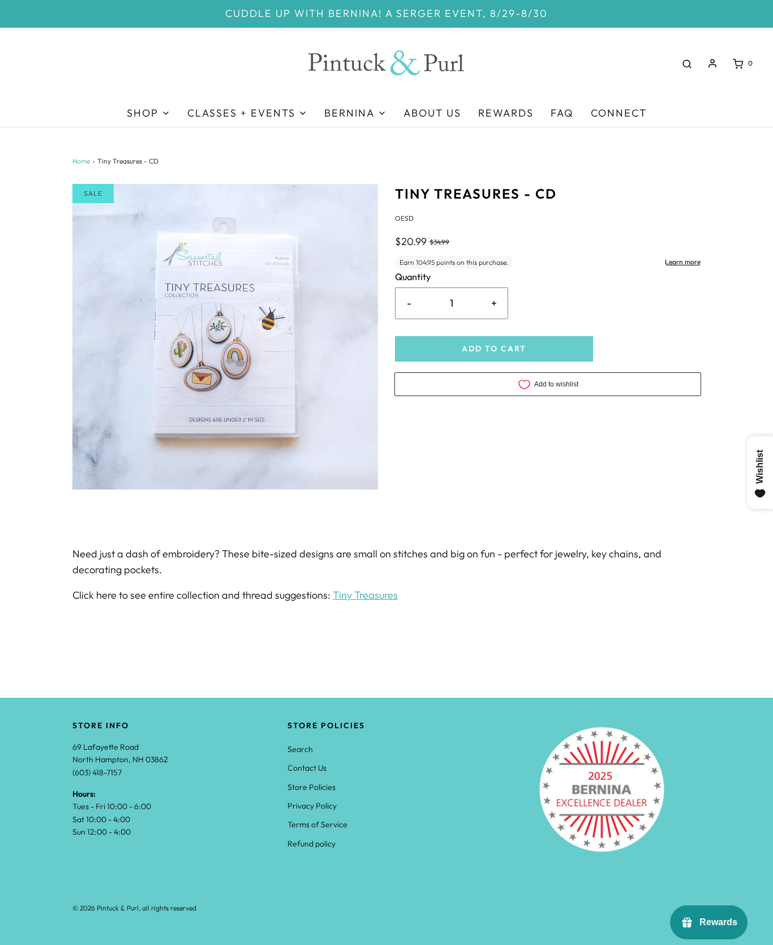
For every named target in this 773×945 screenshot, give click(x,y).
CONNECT (619, 112)
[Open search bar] (687, 63)
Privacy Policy (312, 806)
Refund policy (311, 844)
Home (81, 161)
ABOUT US (432, 112)
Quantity (413, 276)
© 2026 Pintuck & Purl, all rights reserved (134, 908)
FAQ (562, 112)
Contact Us (307, 768)
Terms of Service (317, 824)
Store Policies (311, 787)
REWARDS (506, 112)
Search (300, 749)
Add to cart (494, 348)
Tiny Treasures (365, 595)
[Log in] (712, 63)
